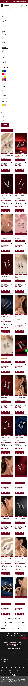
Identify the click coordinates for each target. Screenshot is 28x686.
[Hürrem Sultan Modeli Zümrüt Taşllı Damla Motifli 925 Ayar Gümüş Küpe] (21, 143)
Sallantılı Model (4, 90)
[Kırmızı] (3, 74)
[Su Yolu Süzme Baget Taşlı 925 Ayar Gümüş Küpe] (7, 223)
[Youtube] (10, 645)
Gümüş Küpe (4, 51)
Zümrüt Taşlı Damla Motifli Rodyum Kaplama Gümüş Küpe (20, 195)
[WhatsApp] (15, 645)
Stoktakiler (5, 112)
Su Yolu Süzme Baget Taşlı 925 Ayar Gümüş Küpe (6, 235)
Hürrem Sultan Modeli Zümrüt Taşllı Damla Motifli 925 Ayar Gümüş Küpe (21, 155)
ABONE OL (24, 637)
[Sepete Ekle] (12, 163)
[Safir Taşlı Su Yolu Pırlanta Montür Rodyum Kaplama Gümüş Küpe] (7, 183)
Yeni (3, 120)
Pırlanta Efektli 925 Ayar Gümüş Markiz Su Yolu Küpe (20, 357)
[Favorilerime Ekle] (12, 151)
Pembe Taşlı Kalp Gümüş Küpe (20, 235)
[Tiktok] (18, 645)
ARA (25, 9)
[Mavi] (5, 71)
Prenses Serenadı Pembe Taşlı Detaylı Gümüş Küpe (20, 397)
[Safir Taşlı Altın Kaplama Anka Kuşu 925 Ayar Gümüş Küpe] (7, 586)
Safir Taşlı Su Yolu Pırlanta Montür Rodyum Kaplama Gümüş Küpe (6, 195)
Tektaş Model (4, 96)
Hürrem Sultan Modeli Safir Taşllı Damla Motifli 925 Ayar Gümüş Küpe (20, 437)
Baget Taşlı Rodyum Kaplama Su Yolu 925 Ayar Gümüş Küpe (6, 397)
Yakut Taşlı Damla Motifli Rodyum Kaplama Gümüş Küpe (6, 276)
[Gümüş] (5, 105)
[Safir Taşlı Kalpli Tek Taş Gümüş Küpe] (21, 264)
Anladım (3, 684)
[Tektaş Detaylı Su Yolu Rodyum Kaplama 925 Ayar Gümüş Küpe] (7, 425)
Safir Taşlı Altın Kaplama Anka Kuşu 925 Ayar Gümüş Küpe (6, 599)
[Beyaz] (3, 77)
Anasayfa (2, 12)
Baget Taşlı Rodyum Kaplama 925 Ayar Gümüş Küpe (20, 477)
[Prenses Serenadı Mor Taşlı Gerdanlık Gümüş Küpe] (7, 546)
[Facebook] (8, 645)
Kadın (4, 42)
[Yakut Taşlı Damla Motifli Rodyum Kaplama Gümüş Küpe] (7, 264)
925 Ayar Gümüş (4, 62)
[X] (20, 645)
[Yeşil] (3, 71)
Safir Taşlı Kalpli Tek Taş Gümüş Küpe (20, 276)
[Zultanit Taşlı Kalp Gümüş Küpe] (7, 344)
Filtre (3, 130)
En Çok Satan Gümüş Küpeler (5, 24)
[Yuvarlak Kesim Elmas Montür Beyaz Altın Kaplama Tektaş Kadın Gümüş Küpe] (7, 465)
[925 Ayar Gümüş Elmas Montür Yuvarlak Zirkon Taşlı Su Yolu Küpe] (21, 506)
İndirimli (4, 116)
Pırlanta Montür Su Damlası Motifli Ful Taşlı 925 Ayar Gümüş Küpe (6, 316)
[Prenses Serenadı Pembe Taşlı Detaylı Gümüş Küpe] (21, 385)
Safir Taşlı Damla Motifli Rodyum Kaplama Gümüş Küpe (20, 558)
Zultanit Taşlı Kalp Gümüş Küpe (6, 357)
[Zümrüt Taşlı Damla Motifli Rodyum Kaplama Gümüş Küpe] (21, 183)
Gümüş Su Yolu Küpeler (4, 21)
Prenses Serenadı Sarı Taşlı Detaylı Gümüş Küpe (20, 316)
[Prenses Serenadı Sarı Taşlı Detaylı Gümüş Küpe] (21, 304)
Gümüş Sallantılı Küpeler (3, 31)
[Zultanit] (3, 79)
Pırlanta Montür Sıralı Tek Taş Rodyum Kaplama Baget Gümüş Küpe (6, 518)
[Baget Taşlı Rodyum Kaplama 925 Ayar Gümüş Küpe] (21, 465)
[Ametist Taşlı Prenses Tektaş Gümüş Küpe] (7, 143)
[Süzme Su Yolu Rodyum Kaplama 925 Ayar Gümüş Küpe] (21, 586)
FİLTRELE (5, 124)
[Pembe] (5, 74)
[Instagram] (13, 645)
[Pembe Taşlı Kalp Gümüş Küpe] (21, 223)
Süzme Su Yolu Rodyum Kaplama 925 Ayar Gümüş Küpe (20, 599)
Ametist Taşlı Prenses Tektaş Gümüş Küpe (7, 155)
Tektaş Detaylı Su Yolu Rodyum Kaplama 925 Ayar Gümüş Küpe (6, 437)
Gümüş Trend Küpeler (4, 27)
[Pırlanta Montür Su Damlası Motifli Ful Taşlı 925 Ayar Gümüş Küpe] (7, 304)
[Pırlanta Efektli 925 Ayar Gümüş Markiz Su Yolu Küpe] (21, 344)
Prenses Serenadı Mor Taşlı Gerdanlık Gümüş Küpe (6, 558)
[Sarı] (5, 77)
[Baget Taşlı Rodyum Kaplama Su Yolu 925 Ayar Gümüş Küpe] (7, 385)
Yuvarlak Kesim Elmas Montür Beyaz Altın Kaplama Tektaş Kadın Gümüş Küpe (7, 477)
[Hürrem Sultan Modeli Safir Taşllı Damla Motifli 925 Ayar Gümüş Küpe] (21, 425)
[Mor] (5, 79)
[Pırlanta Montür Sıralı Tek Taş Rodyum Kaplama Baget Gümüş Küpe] (7, 506)
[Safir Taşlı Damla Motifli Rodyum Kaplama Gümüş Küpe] (21, 546)
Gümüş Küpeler (9, 12)
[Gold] (3, 105)
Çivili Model (5, 93)
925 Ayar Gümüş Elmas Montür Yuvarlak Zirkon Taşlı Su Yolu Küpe (20, 518)
